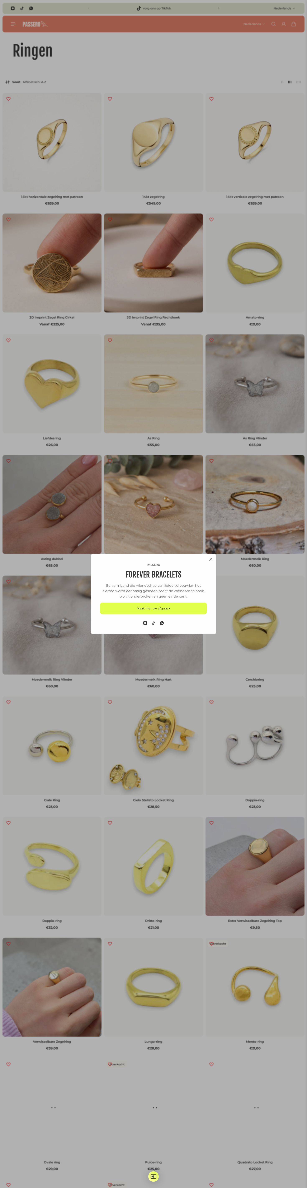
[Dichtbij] (210, 559)
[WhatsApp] (162, 623)
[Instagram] (145, 623)
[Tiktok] (153, 623)
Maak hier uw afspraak (153, 608)
